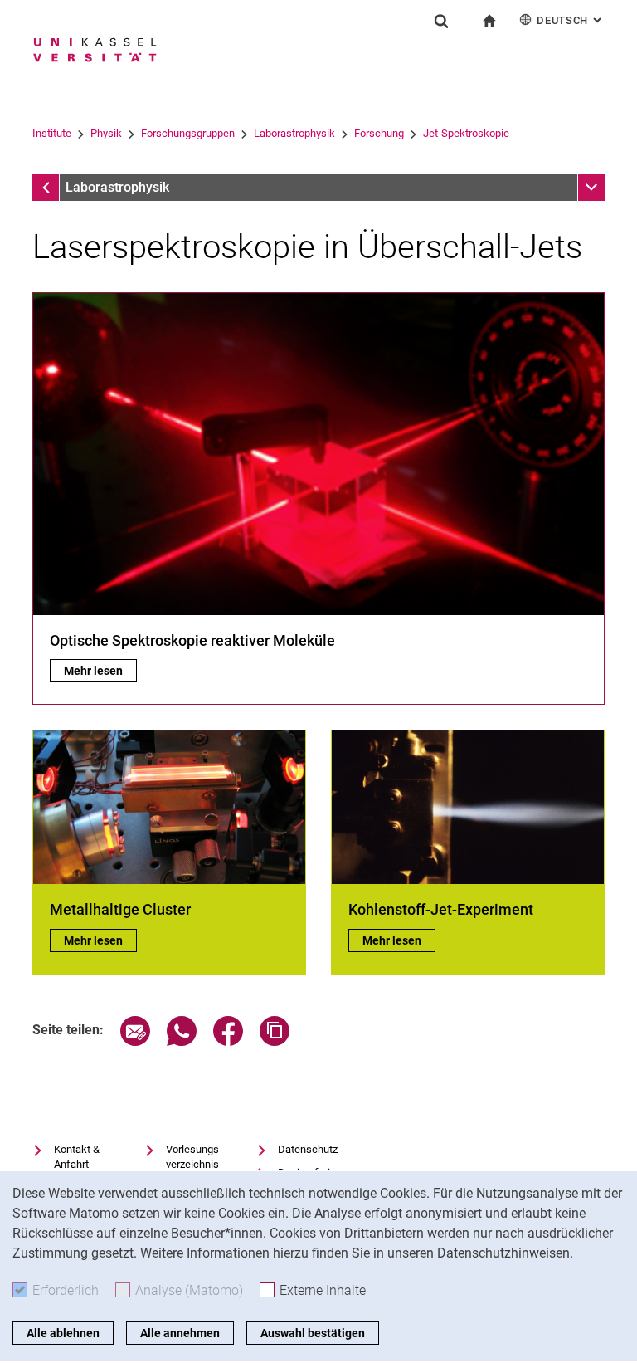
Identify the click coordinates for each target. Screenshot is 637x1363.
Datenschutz (308, 1149)
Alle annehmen (180, 1333)
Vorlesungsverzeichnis (194, 1156)
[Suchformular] (441, 20)
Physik (106, 133)
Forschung (379, 133)
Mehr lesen (100, 670)
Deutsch (571, 20)
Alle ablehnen (63, 1333)
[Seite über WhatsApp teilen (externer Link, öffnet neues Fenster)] (182, 1041)
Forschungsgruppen (188, 133)
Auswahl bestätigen (312, 1333)
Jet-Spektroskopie (466, 133)
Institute (51, 133)
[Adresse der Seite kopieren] (274, 1041)
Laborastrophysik (294, 133)
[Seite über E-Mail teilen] (135, 1041)
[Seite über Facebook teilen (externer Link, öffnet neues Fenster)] (228, 1041)
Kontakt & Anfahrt (77, 1156)
